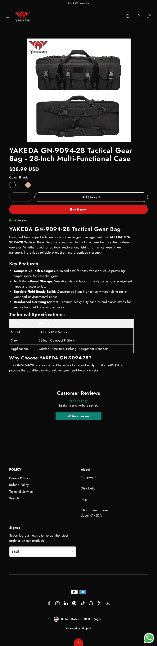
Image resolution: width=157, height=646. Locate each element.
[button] (7, 16)
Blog (84, 499)
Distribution (89, 488)
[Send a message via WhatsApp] (149, 638)
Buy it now (78, 209)
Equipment (88, 477)
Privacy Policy (18, 478)
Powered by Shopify (78, 628)
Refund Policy (19, 484)
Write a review (78, 416)
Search (14, 498)
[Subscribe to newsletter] (72, 551)
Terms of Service (21, 491)
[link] (138, 16)
